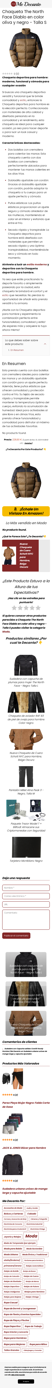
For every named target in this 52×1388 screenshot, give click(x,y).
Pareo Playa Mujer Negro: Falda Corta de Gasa (26, 1105)
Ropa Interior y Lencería (16, 1332)
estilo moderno (37, 264)
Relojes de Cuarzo (31, 1276)
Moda (31, 1236)
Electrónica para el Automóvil (15, 1229)
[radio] (14, 608)
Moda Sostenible (34, 1248)
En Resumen (17, 350)
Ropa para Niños (38, 1344)
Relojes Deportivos (11, 1286)
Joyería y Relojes (12, 1236)
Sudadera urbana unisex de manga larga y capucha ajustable (24, 1190)
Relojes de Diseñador (12, 1281)
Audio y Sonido (32, 1208)
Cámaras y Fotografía (39, 1219)
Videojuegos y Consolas (32, 1350)
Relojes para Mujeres (12, 1297)
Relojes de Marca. (32, 1281)
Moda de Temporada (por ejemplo (19, 1243)
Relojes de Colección (11, 1276)
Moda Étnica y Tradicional (34, 1254)
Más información (18, 1375)
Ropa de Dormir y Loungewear (20, 1308)
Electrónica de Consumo (13, 1224)
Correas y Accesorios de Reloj (15, 1219)
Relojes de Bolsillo (11, 1271)
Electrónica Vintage (37, 1229)
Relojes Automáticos (34, 1266)
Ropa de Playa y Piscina (16, 1320)
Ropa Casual (10, 1302)
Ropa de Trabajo (33, 1326)
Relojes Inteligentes (12, 1292)
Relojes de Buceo (29, 1271)
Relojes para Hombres (34, 1292)
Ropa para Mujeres (14, 1344)
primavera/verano (12, 1265)
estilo (23, 100)
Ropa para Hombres (15, 1338)
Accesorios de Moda (13, 1208)
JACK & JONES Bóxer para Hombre (24, 1148)
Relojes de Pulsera (31, 1286)
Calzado (31, 1213)
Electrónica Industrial (34, 1224)
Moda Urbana (11, 1254)
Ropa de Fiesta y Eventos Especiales (22, 1314)
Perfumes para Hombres (33, 1260)
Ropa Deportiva (12, 1326)
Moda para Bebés (13, 1248)
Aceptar (26, 1381)
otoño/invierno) (12, 1260)
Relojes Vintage (32, 1297)
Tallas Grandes (11, 1350)
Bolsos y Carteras (13, 1213)
